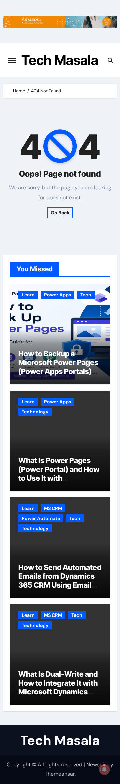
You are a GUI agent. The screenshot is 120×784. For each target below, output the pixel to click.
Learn (28, 295)
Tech (85, 295)
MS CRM (53, 508)
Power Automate (41, 518)
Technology (35, 412)
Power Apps (57, 295)
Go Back (60, 213)
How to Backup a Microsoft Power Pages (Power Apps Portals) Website (58, 366)
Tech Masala (59, 60)
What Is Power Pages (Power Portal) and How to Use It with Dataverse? (58, 473)
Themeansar (60, 773)
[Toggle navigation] (12, 60)
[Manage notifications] (104, 769)
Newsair (96, 764)
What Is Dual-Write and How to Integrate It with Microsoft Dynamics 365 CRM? (58, 687)
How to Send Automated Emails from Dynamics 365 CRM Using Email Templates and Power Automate (59, 585)
